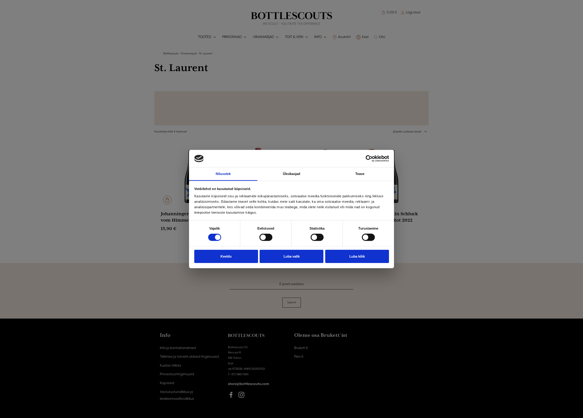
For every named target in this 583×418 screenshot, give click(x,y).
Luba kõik (357, 256)
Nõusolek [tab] (223, 174)
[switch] (265, 237)
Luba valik (292, 256)
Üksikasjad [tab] (291, 174)
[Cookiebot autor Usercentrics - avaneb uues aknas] (369, 158)
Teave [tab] (360, 174)
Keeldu (226, 256)
